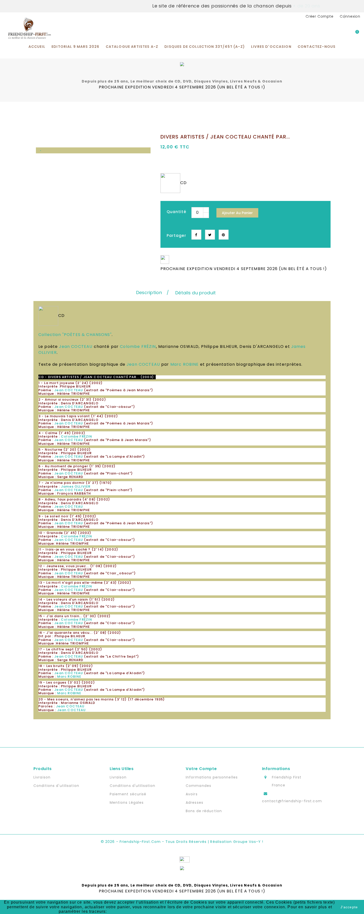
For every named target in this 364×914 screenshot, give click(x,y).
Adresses (194, 802)
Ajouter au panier (237, 212)
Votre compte (201, 769)
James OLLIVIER (75, 486)
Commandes (198, 785)
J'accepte (349, 907)
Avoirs (192, 794)
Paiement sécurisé (128, 794)
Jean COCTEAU (75, 346)
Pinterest (223, 234)
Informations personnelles (212, 777)
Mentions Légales (127, 802)
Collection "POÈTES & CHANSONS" (75, 334)
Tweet (210, 234)
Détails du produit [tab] (195, 293)
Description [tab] (149, 292)
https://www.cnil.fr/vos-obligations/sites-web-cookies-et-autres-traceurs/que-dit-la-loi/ (194, 911)
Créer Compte (320, 16)
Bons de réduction (204, 810)
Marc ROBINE (184, 364)
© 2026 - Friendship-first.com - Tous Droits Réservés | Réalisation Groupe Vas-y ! (182, 841)
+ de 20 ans (306, 6)
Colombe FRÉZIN (138, 346)
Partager (196, 234)
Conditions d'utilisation (56, 785)
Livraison (42, 777)
